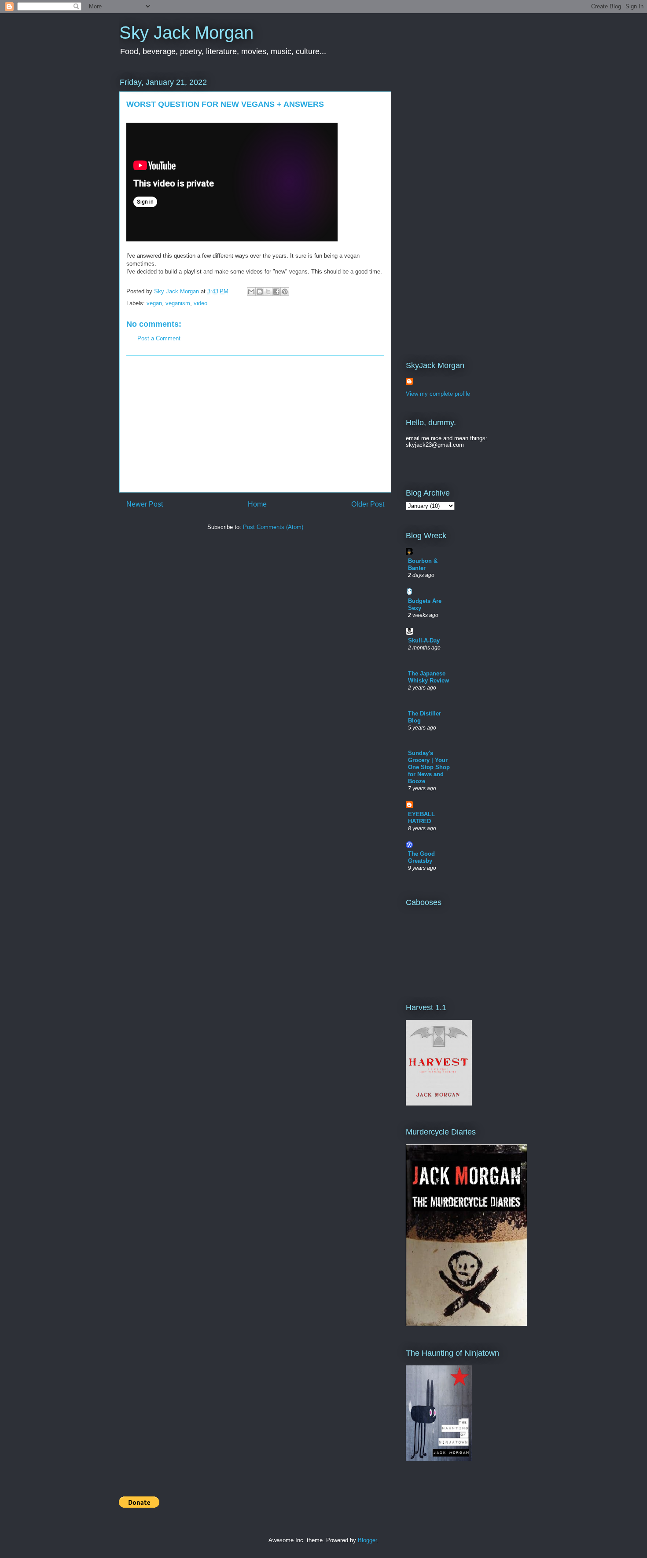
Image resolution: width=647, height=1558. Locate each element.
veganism (177, 303)
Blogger (367, 1540)
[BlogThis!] (259, 291)
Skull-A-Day (424, 640)
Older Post (367, 504)
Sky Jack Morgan (186, 32)
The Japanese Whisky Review (428, 677)
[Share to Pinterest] (284, 291)
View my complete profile (438, 393)
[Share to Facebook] (276, 291)
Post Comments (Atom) (273, 527)
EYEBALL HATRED (421, 818)
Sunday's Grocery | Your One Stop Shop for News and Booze (429, 767)
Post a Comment (158, 338)
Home (257, 504)
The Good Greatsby (421, 857)
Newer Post (144, 504)
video (200, 303)
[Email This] (251, 291)
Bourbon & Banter (422, 564)
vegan (154, 303)
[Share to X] (268, 291)
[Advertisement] (255, 423)
